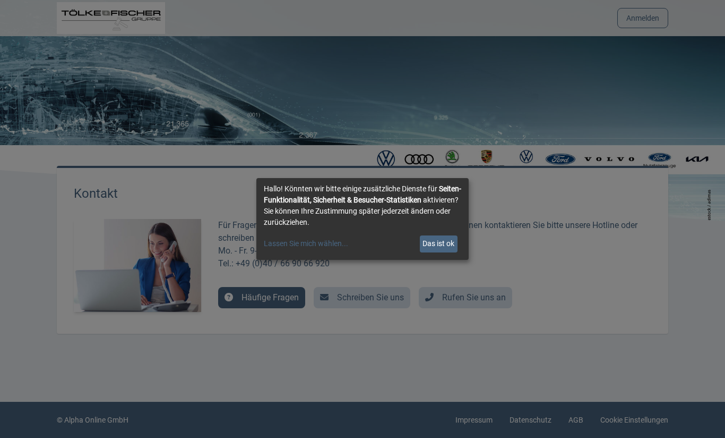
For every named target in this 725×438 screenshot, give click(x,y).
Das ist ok (438, 243)
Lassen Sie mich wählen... (306, 243)
